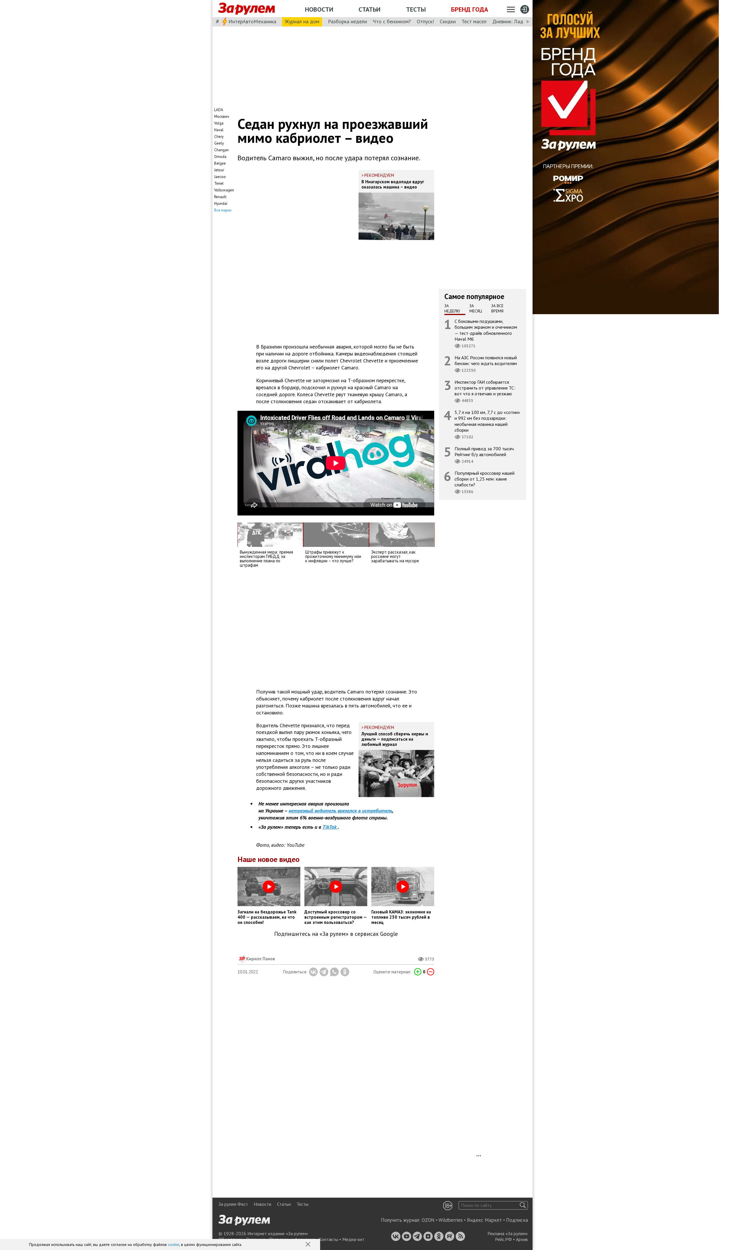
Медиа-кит (353, 1239)
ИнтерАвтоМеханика (252, 21)
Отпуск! (425, 21)
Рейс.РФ (503, 1239)
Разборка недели (347, 21)
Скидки (448, 21)
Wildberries (451, 1220)
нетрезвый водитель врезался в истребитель (340, 810)
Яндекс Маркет (484, 1220)
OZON (428, 1220)
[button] (308, 1245)
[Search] (523, 1205)
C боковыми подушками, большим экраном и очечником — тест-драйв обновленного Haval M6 (486, 330)
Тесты (416, 9)
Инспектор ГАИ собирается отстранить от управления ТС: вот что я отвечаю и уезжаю (485, 387)
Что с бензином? (392, 21)
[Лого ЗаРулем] (246, 9)
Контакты (328, 1239)
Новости (319, 9)
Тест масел (474, 21)
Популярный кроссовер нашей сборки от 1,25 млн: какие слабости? (485, 479)
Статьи (369, 9)
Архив (522, 1239)
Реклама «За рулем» (507, 1233)
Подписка (517, 1220)
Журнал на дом (302, 21)
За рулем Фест (233, 1204)
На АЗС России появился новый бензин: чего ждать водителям (486, 360)
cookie (173, 1244)
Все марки (222, 210)
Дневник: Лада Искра (516, 21)
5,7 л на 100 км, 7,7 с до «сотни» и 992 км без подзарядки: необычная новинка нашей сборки (487, 421)
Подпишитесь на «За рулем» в (336, 934)
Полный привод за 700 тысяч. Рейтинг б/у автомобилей (485, 451)
